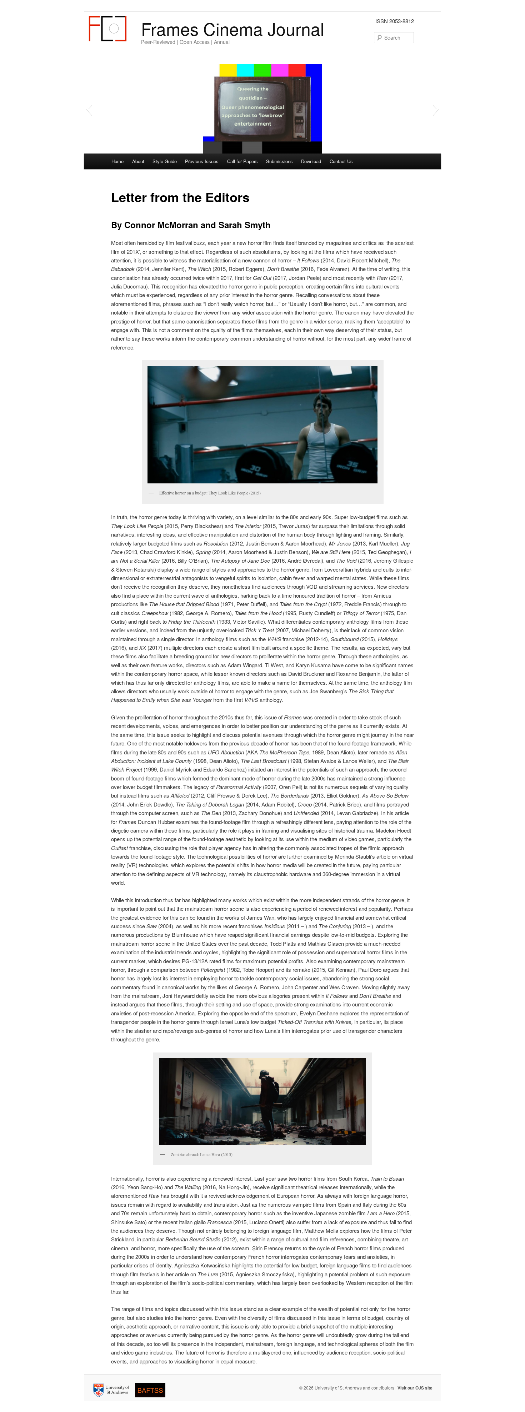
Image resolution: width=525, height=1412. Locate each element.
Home (117, 161)
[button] (89, 109)
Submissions (279, 161)
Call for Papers (242, 161)
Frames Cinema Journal (232, 28)
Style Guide (164, 161)
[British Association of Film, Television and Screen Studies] (152, 1398)
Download (311, 161)
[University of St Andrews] (113, 1398)
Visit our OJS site (415, 1388)
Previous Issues (202, 161)
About (138, 161)
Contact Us (341, 161)
